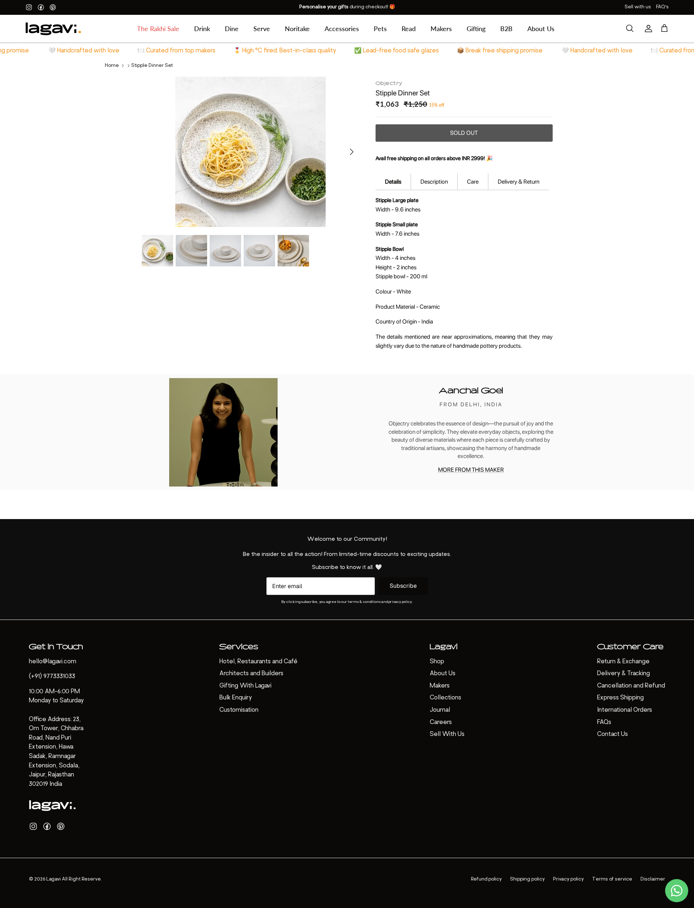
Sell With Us (447, 734)
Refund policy (486, 879)
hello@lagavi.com (52, 662)
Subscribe (403, 586)
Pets (380, 29)
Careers (441, 722)
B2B (506, 29)
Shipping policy (527, 879)
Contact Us (612, 734)
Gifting (476, 29)
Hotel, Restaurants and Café (258, 662)
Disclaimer (653, 879)
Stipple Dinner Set (152, 65)
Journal (440, 710)
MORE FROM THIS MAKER (471, 469)
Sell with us (638, 7)
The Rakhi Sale (158, 29)
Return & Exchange (623, 662)
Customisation (238, 710)
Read (409, 29)
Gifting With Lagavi (245, 686)
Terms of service (612, 879)
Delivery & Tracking (623, 674)
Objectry (389, 83)
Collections (445, 698)
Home (112, 65)
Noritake (297, 29)
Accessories (342, 29)
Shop (437, 662)
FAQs (604, 722)
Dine (232, 29)
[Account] (647, 28)
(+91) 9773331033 (52, 677)
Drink (202, 29)
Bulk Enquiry (235, 698)
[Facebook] (40, 7)
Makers (441, 29)
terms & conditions (364, 602)
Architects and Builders (251, 674)
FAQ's (662, 7)
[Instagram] (29, 7)
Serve (261, 29)
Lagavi (53, 879)
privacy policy (400, 602)
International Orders (624, 710)
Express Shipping (620, 698)
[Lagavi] (53, 28)
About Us (540, 29)
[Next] (352, 152)
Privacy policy (568, 879)
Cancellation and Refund (631, 686)
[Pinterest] (52, 7)
